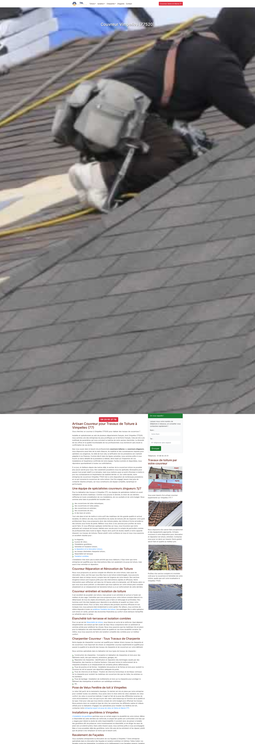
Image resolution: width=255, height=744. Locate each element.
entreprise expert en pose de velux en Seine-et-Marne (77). (107, 708)
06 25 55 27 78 (108, 419)
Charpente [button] (111, 4)
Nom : (152, 430)
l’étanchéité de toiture (94, 622)
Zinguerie (120, 4)
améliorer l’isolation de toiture (104, 609)
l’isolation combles (81, 556)
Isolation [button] (101, 4)
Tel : (151, 439)
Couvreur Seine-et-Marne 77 (170, 4)
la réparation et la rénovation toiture (88, 549)
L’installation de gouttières (82, 716)
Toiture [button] (92, 4)
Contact (129, 4)
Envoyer (155, 448)
